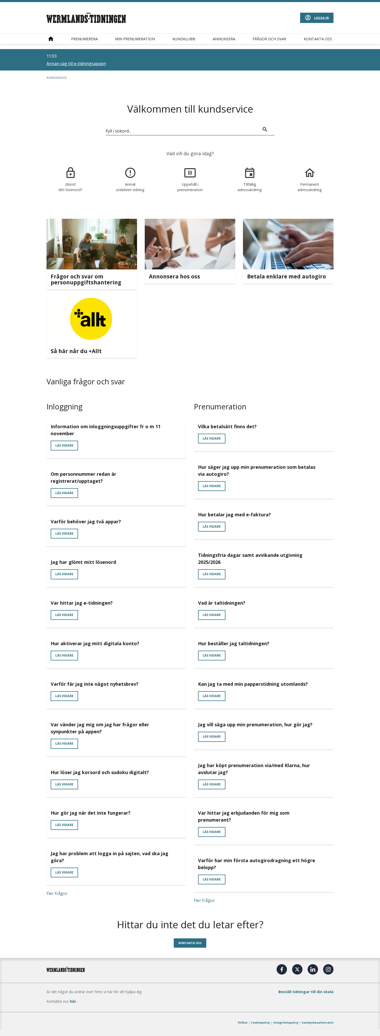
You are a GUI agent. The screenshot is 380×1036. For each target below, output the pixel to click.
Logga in (321, 18)
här (73, 1001)
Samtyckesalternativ (317, 1022)
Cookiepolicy (260, 1022)
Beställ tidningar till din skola (305, 991)
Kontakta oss (318, 38)
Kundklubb (183, 38)
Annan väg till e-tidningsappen (76, 63)
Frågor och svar (269, 38)
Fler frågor (57, 893)
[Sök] (265, 130)
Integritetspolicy (285, 1022)
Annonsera (224, 38)
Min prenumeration (135, 38)
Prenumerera (84, 38)
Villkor (243, 1022)
